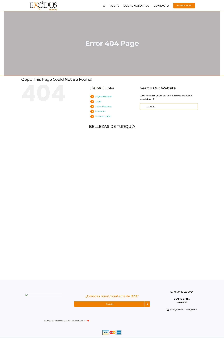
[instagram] (155, 321)
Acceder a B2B (103, 116)
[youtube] (159, 321)
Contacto (100, 111)
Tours (98, 101)
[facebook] (145, 321)
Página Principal (103, 96)
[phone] (169, 321)
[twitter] (150, 321)
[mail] (164, 321)
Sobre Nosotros (103, 106)
